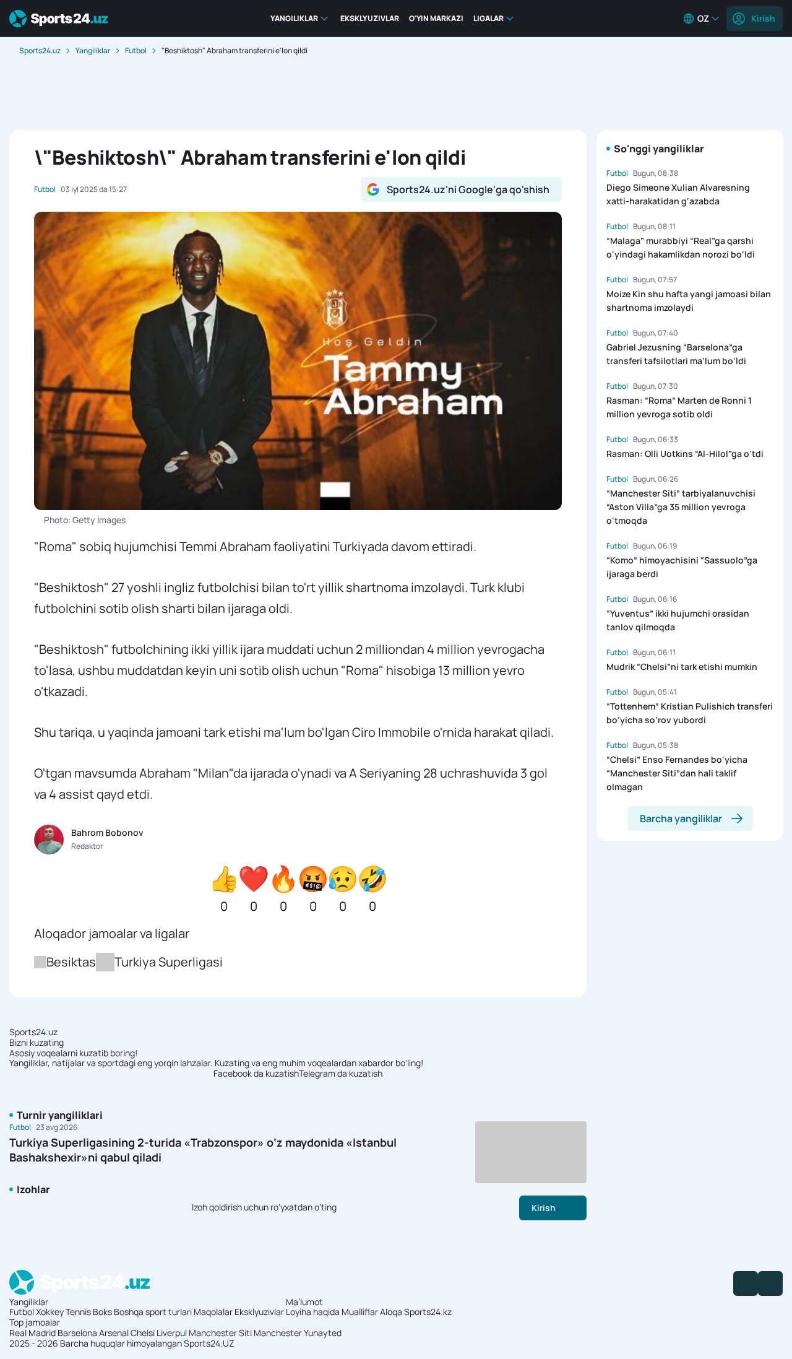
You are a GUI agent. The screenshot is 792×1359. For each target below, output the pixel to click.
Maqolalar (213, 1312)
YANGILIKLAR (294, 18)
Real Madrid (32, 1333)
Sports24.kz (428, 1312)
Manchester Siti (220, 1333)
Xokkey (50, 1312)
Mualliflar (360, 1312)
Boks (102, 1312)
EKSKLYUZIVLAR (369, 18)
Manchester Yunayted (298, 1333)
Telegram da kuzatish (340, 1074)
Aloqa (391, 1312)
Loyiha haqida (313, 1312)
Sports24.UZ (209, 1343)
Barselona (77, 1333)
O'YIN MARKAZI (436, 18)
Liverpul (172, 1333)
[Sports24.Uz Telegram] (770, 1283)
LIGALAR (488, 18)
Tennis (78, 1312)
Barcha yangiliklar (681, 818)
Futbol (136, 50)
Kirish (763, 18)
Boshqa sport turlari (153, 1312)
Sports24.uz (40, 50)
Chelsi (143, 1333)
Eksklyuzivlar (259, 1312)
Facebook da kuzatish (256, 1074)
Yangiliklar (92, 50)
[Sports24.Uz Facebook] (745, 1283)
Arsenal (114, 1333)
